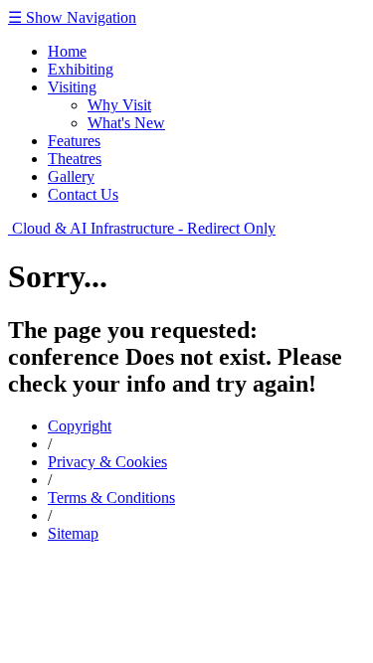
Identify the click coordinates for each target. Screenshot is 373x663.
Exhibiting (80, 69)
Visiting (72, 87)
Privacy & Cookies (107, 461)
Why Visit (119, 104)
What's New (126, 122)
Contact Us (83, 194)
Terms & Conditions (111, 497)
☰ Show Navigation (72, 17)
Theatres (74, 158)
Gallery (71, 176)
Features (74, 140)
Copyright (79, 425)
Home (67, 51)
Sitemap (73, 533)
